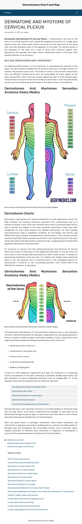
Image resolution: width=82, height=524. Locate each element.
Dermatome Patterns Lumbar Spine (27, 395)
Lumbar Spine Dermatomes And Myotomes (26, 499)
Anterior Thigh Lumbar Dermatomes (23, 495)
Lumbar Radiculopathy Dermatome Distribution (28, 509)
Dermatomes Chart (15, 440)
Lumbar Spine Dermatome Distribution (24, 506)
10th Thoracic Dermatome (19, 459)
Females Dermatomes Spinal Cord (21, 443)
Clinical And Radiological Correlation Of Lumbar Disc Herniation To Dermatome (41, 491)
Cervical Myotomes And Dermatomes (23, 463)
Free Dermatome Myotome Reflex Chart (29, 387)
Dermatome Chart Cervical (23, 400)
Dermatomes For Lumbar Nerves (21, 470)
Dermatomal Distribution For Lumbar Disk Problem (29, 488)
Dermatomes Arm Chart (22, 391)
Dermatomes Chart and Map (41, 4)
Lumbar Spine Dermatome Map (21, 502)
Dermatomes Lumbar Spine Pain (21, 466)
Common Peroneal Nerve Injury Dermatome (30, 404)
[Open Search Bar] (77, 13)
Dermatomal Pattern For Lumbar (21, 484)
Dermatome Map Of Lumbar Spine (22, 481)
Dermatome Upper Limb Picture (20, 446)
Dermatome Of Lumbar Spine (20, 477)
